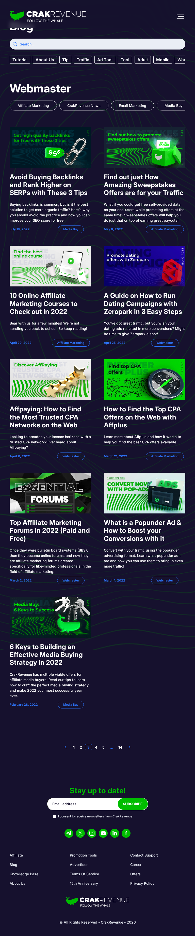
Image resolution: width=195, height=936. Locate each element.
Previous (65, 747)
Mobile (162, 59)
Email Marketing (132, 105)
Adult (142, 59)
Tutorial (19, 59)
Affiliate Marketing (33, 105)
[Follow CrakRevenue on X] (80, 833)
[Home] (48, 16)
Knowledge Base (24, 874)
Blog (13, 864)
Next (129, 747)
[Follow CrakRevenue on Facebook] (126, 833)
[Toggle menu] (180, 16)
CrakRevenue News (84, 105)
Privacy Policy (142, 883)
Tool (125, 59)
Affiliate (16, 855)
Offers (135, 874)
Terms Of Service (84, 874)
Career (135, 864)
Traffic (83, 59)
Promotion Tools (83, 855)
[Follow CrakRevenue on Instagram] (91, 833)
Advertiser (79, 864)
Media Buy (174, 105)
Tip (65, 59)
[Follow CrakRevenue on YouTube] (103, 833)
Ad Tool (104, 59)
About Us (45, 59)
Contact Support (144, 855)
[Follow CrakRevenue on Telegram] (68, 833)
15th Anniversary (84, 883)
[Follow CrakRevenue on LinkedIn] (114, 833)
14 (120, 747)
